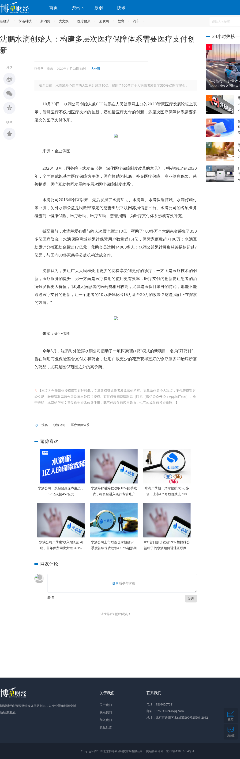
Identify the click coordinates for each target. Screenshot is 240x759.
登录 (115, 583)
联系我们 (106, 712)
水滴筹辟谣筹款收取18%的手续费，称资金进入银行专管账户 (114, 491)
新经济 (5, 21)
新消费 (45, 21)
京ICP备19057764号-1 (180, 751)
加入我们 (106, 720)
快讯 (121, 7)
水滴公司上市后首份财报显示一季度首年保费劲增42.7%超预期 (114, 545)
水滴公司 (59, 425)
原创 (98, 7)
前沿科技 (25, 21)
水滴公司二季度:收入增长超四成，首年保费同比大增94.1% (61, 545)
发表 (191, 598)
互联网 (104, 21)
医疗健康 (83, 21)
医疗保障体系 (80, 425)
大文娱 (64, 21)
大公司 (95, 68)
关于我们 (106, 705)
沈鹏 (44, 425)
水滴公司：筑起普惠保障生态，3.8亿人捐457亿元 (61, 491)
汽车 (136, 21)
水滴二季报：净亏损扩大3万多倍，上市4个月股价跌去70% (167, 491)
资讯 (76, 7)
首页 (53, 7)
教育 (121, 21)
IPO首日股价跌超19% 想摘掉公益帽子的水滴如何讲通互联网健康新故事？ (167, 545)
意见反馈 (106, 727)
